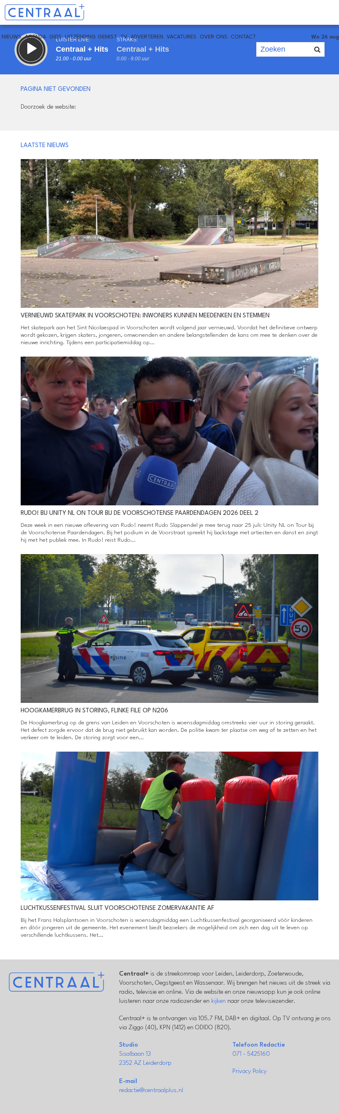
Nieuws (11, 37)
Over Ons (213, 37)
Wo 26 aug (325, 37)
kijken (218, 1001)
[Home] (44, 12)
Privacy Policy (249, 1072)
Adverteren (147, 37)
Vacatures (181, 37)
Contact (243, 37)
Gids (55, 37)
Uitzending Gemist (91, 37)
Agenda (35, 37)
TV (123, 37)
